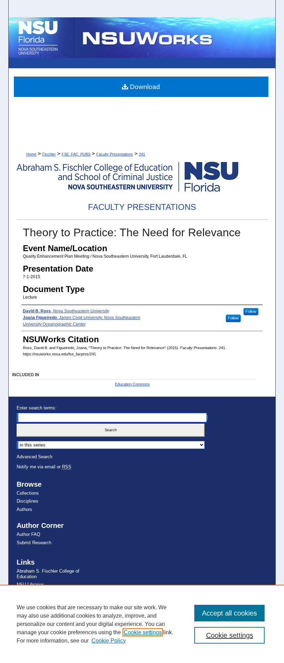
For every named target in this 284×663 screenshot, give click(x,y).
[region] (142, 624)
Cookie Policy (108, 641)
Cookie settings (143, 632)
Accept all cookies (229, 613)
